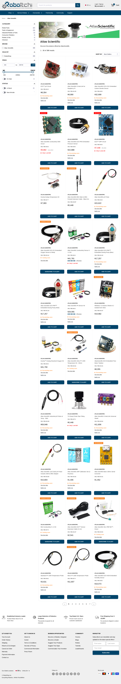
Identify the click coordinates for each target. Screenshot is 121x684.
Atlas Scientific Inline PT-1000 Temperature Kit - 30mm (76, 362)
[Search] (77, 5)
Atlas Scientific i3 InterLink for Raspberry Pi (76, 87)
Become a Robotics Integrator (57, 637)
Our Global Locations (7, 670)
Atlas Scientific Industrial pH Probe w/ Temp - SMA (52, 417)
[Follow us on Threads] (78, 674)
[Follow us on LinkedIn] (75, 674)
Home (3, 18)
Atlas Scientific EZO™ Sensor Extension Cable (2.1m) (76, 528)
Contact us (5, 657)
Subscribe (106, 652)
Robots (77, 643)
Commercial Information (31, 648)
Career (26, 640)
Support (69, 13)
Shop (10, 13)
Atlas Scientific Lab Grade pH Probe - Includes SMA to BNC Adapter (52, 472)
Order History (6, 640)
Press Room (28, 651)
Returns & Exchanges (9, 646)
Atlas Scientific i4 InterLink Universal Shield (105, 417)
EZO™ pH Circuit (46, 86)
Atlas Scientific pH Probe (102, 197)
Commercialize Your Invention (57, 648)
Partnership (49, 13)
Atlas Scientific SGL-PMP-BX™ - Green (104, 528)
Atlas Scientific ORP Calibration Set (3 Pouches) (79, 472)
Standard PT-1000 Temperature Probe (52, 575)
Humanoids (36, 13)
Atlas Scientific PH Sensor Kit (76, 305)
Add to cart (52, 107)
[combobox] (56, 5)
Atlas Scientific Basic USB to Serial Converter (105, 472)
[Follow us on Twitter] (57, 674)
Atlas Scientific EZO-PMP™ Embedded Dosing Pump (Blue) (104, 251)
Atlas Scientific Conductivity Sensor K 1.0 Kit (79, 251)
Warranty (4, 651)
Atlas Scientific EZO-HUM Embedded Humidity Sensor (106, 576)
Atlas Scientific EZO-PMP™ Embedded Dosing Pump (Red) (50, 306)
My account (99, 6)
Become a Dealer (53, 640)
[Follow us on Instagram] (60, 674)
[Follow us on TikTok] (71, 674)
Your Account (6, 637)
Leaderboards (79, 648)
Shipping (4, 643)
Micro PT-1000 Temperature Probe (78, 575)
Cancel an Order (7, 648)
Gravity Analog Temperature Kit (50, 197)
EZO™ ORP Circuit (100, 141)
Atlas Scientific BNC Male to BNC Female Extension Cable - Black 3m (78, 198)
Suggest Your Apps (54, 646)
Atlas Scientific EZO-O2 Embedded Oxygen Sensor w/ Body (51, 251)
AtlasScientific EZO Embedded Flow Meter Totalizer (105, 362)
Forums (77, 637)
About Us (27, 637)
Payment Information (8, 654)
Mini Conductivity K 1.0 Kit (48, 527)
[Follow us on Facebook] (53, 674)
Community (60, 13)
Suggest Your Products (55, 643)
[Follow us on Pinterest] (64, 674)
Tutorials (78, 646)
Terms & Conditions (30, 643)
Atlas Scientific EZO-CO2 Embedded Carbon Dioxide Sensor (105, 87)
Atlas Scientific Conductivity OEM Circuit (50, 142)
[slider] (4, 72)
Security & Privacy (30, 646)
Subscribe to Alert (52, 271)
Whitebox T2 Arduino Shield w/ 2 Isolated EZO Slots (104, 306)
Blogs (77, 640)
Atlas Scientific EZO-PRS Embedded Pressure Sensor (78, 142)
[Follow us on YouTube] (67, 674)
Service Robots (22, 13)
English (25, 670)
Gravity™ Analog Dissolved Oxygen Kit (52, 361)
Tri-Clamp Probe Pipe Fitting (76, 416)
